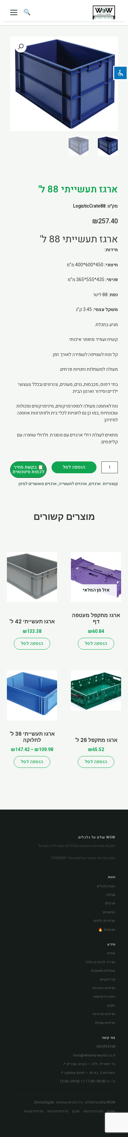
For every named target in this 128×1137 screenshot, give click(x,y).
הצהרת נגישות (104, 996)
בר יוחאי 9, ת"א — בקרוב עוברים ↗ (89, 1064)
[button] (21, 47)
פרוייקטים (107, 979)
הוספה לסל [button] (32, 643)
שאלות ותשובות (103, 970)
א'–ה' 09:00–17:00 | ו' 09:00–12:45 (87, 1081)
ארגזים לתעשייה (73, 483)
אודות (111, 953)
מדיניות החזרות (104, 988)
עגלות (110, 895)
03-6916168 (105, 1046)
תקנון (111, 1005)
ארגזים (95, 483)
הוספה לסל (74, 467)
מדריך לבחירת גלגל (100, 962)
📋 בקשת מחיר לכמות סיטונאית (28, 469)
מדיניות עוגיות (105, 1023)
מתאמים (109, 912)
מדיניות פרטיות (104, 1014)
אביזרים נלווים (104, 921)
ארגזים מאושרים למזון (37, 483)
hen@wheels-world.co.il (94, 1055)
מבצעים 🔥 (106, 929)
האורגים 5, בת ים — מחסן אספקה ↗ (87, 1073)
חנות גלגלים (106, 886)
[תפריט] (13, 12)
